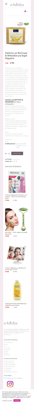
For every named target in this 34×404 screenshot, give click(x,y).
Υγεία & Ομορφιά (8, 342)
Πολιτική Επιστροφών (10, 364)
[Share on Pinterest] (16, 161)
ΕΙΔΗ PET (6, 353)
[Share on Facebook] (12, 161)
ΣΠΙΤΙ (5, 346)
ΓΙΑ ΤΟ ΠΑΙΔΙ (7, 347)
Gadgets (6, 351)
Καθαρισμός (16, 159)
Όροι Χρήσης (7, 370)
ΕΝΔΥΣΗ (6, 344)
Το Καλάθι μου (8, 368)
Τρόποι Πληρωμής (9, 361)
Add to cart (17, 153)
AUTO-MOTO (7, 349)
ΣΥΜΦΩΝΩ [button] (17, 400)
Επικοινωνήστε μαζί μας (10, 372)
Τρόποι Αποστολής (9, 363)
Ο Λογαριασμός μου (9, 366)
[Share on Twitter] (14, 161)
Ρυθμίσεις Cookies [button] (7, 400)
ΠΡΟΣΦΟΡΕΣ (7, 355)
